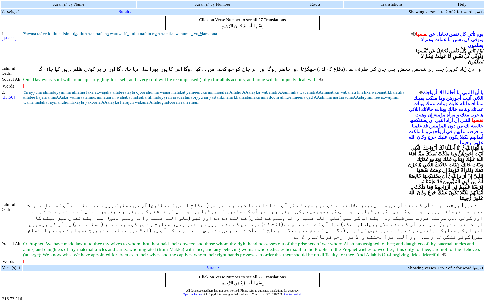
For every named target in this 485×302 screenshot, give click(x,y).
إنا (459, 92)
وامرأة (453, 114)
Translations (392, 4)
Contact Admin (293, 294)
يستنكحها (418, 120)
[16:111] (9, 38)
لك (441, 92)
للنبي (465, 120)
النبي (467, 92)
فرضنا (472, 131)
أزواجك (430, 92)
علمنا (417, 125)
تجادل (442, 34)
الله (463, 103)
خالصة (477, 125)
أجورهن (453, 98)
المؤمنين (437, 125)
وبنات (442, 103)
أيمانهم (476, 137)
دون (451, 125)
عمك (430, 103)
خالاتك (427, 109)
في (449, 131)
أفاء (471, 103)
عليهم (459, 131)
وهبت (420, 114)
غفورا (477, 142)
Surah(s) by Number (212, 4)
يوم (480, 34)
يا (482, 92)
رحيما (465, 142)
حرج (432, 137)
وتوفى (477, 39)
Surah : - (127, 11)
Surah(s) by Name (68, 4)
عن (432, 34)
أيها (476, 92)
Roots (315, 4)
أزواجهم (437, 131)
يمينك (418, 98)
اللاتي (478, 98)
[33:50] (8, 97)
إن (430, 114)
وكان (421, 137)
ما (450, 39)
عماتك (477, 109)
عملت (440, 39)
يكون (454, 137)
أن (431, 120)
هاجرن (476, 114)
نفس (454, 34)
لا (422, 39)
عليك (454, 103)
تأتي (471, 34)
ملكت (431, 98)
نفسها (422, 34)
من (460, 125)
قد (425, 125)
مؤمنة (439, 114)
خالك (452, 109)
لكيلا (464, 137)
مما (480, 103)
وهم (429, 39)
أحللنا (450, 92)
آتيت (467, 98)
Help (462, 4)
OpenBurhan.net (193, 294)
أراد (449, 120)
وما (442, 98)
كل (463, 34)
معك (464, 114)
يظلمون (475, 45)
